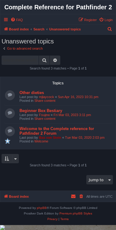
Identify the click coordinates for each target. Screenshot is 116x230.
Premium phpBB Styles (75, 213)
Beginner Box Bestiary (40, 110)
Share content (44, 100)
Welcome (41, 141)
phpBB (42, 208)
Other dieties (31, 92)
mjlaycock (46, 97)
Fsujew (44, 115)
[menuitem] (17, 20)
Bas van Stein (50, 137)
